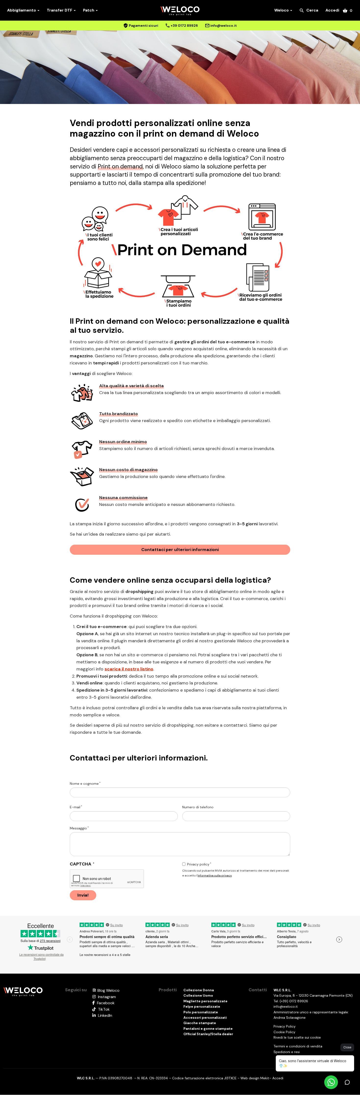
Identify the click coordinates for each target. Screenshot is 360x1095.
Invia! (83, 895)
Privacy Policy (285, 1026)
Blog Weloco (106, 990)
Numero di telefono (198, 807)
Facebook (105, 1002)
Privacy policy (198, 864)
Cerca (308, 10)
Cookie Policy (284, 1032)
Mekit (264, 1078)
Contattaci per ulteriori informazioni (180, 550)
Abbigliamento (22, 10)
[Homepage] (23, 991)
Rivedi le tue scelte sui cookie (297, 1037)
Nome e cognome (84, 783)
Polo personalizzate (200, 1012)
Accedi (332, 10)
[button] (180, 252)
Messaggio (78, 828)
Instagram (106, 996)
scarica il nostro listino (129, 669)
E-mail (75, 807)
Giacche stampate (199, 1023)
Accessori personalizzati (205, 1017)
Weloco (282, 10)
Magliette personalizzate (205, 1001)
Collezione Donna (198, 990)
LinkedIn (104, 1015)
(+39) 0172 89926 (294, 1001)
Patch (89, 10)
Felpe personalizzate (201, 1006)
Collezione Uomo (198, 995)
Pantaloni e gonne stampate (208, 1028)
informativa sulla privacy (215, 875)
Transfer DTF (60, 10)
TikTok (103, 1009)
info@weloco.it (286, 1006)
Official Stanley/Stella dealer (208, 1034)
